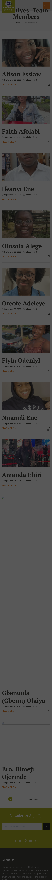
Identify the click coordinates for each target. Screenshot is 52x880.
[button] (48, 430)
